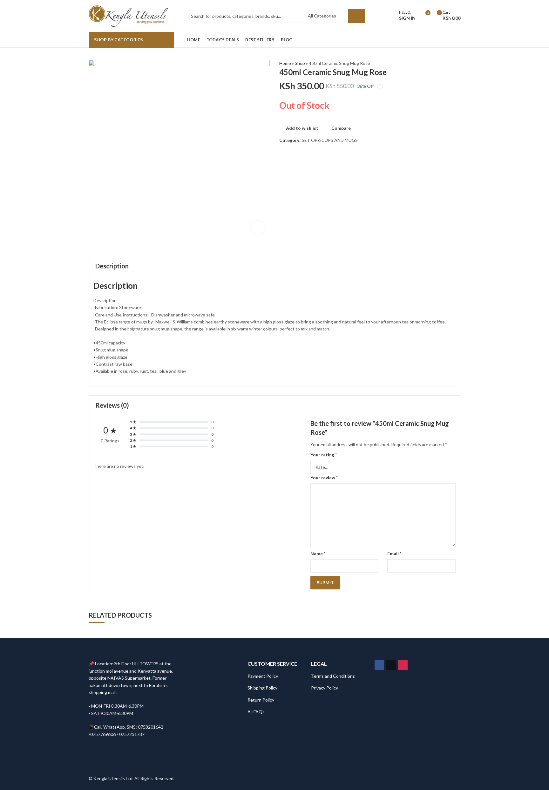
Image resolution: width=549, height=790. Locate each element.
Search (356, 16)
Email (394, 553)
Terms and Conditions (333, 676)
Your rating (323, 454)
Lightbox (258, 227)
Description (112, 266)
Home (285, 63)
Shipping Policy (262, 687)
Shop (300, 63)
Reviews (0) (112, 405)
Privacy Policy (324, 687)
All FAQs (256, 711)
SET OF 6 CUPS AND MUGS (330, 140)
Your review (324, 477)
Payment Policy (262, 676)
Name (317, 553)
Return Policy (260, 700)
